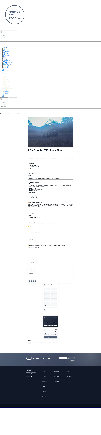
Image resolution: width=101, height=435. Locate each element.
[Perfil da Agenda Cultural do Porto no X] (31, 376)
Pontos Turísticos (4, 61)
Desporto (4, 57)
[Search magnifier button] (0, 32)
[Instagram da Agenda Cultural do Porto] (27, 376)
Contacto (3, 70)
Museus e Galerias (6, 63)
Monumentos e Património (7, 64)
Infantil (4, 48)
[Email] (35, 281)
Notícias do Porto (69, 371)
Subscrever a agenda (71, 358)
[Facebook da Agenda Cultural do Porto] (29, 376)
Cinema (4, 58)
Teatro (4, 49)
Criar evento (72, 360)
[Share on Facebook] (29, 281)
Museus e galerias (56, 376)
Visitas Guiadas (5, 67)
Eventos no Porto (4, 47)
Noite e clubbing (44, 396)
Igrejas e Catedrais (6, 65)
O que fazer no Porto (56, 371)
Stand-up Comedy (6, 55)
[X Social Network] (31, 281)
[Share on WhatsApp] (33, 281)
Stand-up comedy (44, 391)
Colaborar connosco (69, 376)
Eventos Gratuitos (6, 51)
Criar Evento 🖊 (4, 69)
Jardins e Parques (5, 66)
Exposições (5, 59)
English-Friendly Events (6, 60)
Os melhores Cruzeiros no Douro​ (8, 62)
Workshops (4, 54)
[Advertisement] (50, 153)
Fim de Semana (5, 53)
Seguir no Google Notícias (50, 325)
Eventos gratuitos (44, 376)
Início (2, 46)
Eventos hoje (43, 371)
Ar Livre (4, 56)
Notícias (3, 68)
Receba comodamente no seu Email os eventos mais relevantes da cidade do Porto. (40, 342)
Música (4, 50)
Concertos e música (44, 381)
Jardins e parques (56, 381)
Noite (4, 52)
